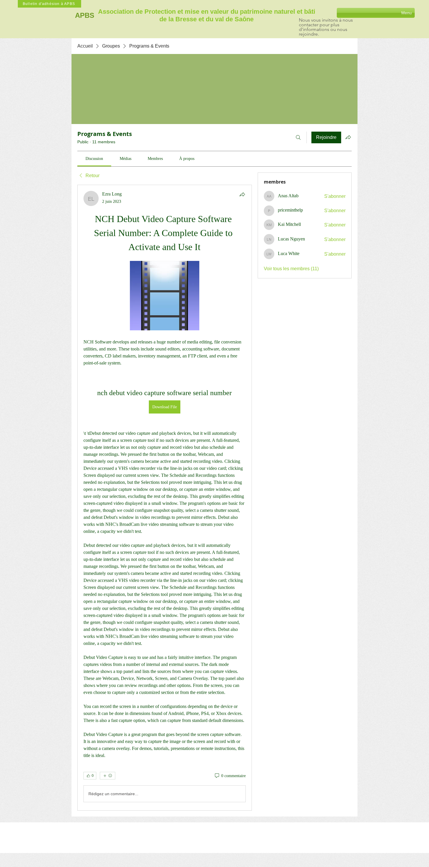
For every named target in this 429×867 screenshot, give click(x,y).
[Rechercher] (298, 137)
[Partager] (242, 194)
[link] (94, 158)
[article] (164, 498)
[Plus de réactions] (107, 775)
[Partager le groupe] (348, 137)
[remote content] (164, 296)
